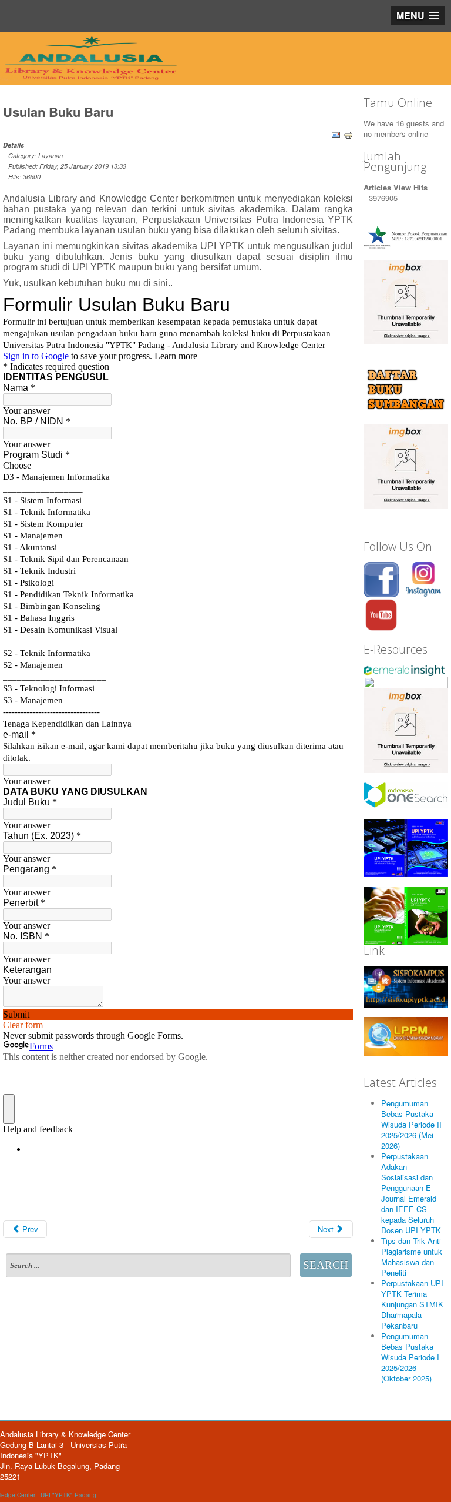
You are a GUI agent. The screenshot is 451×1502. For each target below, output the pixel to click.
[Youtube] (381, 613)
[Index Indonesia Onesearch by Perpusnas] (406, 794)
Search (325, 1265)
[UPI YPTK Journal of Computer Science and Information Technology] (406, 846)
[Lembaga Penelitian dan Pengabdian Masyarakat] (406, 1036)
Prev (29, 1229)
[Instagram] (423, 578)
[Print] (348, 133)
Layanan (50, 155)
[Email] (336, 133)
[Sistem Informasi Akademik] (406, 985)
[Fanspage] (381, 578)
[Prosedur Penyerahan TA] (406, 464)
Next (327, 1229)
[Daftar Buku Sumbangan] (406, 388)
